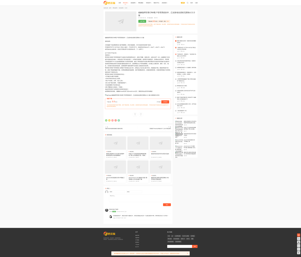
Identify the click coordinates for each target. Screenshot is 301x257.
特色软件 (148, 3)
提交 (167, 204)
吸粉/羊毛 (156, 3)
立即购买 (165, 102)
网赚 (192, 238)
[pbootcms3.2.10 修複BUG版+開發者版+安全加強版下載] (138, 167)
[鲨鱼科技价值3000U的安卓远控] (160, 143)
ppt (172, 236)
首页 (120, 3)
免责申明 (137, 237)
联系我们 (137, 242)
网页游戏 (170, 238)
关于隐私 (137, 240)
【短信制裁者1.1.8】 (182, 110)
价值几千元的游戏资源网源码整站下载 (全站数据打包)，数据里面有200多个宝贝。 (137, 154)
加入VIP (137, 246)
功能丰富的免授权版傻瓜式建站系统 (114, 128)
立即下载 (142, 21)
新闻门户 (183, 238)
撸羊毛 (188, 238)
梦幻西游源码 (170, 241)
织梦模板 (193, 236)
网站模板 (140, 3)
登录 (167, 21)
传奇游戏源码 (176, 238)
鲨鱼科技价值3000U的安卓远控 (160, 153)
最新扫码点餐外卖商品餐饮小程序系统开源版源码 (160, 178)
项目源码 (151, 17)
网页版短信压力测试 (182, 85)
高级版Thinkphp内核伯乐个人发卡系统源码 (160, 128)
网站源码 (125, 3)
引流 (169, 236)
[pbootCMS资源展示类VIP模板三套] (115, 167)
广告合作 (137, 244)
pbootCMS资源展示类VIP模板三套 (115, 178)
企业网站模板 (178, 236)
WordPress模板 (185, 236)
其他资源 (164, 3)
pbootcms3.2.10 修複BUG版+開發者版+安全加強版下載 (138, 178)
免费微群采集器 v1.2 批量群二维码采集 (186, 67)
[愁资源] (109, 2)
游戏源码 (133, 3)
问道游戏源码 (178, 241)
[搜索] (187, 2)
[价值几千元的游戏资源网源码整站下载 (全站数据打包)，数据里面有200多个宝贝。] (138, 143)
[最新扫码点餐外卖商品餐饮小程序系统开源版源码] (160, 167)
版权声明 (137, 235)
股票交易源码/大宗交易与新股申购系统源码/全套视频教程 (115, 154)
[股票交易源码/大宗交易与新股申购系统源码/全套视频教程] (115, 143)
